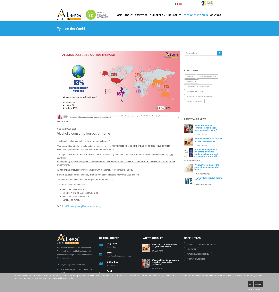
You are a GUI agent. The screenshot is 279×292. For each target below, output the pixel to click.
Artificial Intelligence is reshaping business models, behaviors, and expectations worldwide (206, 153)
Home (119, 15)
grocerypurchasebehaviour (200, 96)
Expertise (141, 15)
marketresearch (194, 101)
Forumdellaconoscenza (198, 86)
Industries (174, 15)
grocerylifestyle (82, 206)
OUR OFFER (156, 15)
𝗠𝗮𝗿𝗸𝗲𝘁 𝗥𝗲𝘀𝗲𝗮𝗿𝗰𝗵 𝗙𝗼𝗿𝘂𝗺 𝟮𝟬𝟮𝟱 (208, 178)
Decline (258, 284)
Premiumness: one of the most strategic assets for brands (206, 167)
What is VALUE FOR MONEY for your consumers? (208, 139)
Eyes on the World (196, 15)
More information (255, 289)
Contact (215, 15)
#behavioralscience (196, 91)
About (129, 15)
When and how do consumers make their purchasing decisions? (205, 127)
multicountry (95, 206)
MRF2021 (69, 206)
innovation (191, 81)
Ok (250, 284)
